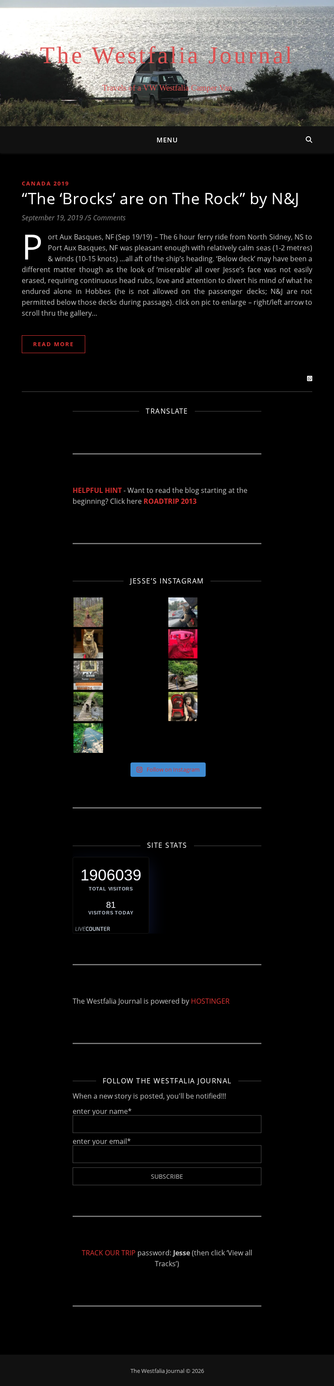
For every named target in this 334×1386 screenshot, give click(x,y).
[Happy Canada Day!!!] (182, 643)
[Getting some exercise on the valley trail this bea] (88, 737)
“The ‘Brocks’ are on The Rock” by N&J (161, 198)
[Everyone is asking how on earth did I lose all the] (182, 612)
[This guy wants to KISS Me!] (182, 706)
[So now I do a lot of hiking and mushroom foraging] (88, 612)
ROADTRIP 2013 (170, 501)
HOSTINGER (210, 1001)
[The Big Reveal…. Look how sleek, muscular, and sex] (88, 643)
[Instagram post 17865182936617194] (88, 675)
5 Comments (106, 218)
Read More (53, 344)
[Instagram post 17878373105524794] (88, 706)
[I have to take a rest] (182, 675)
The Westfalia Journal (167, 55)
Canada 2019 (45, 183)
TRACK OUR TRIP (109, 1253)
